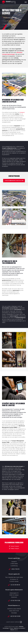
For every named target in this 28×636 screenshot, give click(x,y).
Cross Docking (7, 21)
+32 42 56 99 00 (15, 584)
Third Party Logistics (9, 24)
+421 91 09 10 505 (15, 616)
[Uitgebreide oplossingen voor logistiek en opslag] (14, 198)
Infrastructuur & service (9, 17)
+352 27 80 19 (15, 569)
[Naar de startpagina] (9, 2)
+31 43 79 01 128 (15, 600)
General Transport (15, 546)
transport (22, 112)
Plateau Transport (15, 548)
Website (12, 629)
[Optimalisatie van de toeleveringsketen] (14, 340)
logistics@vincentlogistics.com (14, 180)
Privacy (11, 628)
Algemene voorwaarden (19, 628)
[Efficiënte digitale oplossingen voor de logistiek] (14, 507)
